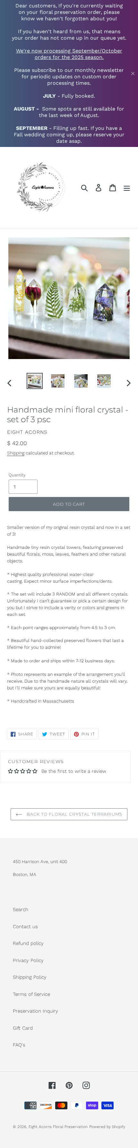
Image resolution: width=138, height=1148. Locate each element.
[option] (34, 381)
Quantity (17, 474)
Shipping (15, 452)
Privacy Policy (28, 960)
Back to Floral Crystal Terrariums (73, 814)
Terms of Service (31, 994)
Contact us (25, 926)
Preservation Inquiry (35, 1011)
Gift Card (23, 1028)
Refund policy (28, 943)
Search (20, 909)
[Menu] (127, 188)
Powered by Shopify (107, 1126)
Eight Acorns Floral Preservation (58, 1126)
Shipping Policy (30, 977)
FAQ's (19, 1045)
